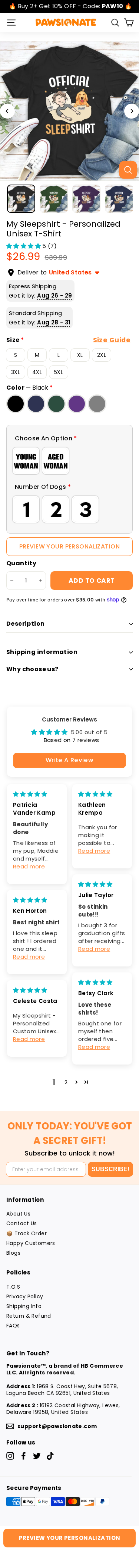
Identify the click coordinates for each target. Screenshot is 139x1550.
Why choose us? (32, 669)
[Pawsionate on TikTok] (50, 1456)
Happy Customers (30, 1243)
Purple (77, 404)
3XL (15, 372)
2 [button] (65, 1082)
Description (25, 623)
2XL (101, 355)
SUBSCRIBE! (110, 1169)
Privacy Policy (24, 1296)
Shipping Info (24, 1306)
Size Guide (111, 340)
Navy (36, 404)
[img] (30, 794)
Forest (56, 404)
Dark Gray (97, 404)
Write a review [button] (69, 760)
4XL (37, 372)
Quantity (21, 564)
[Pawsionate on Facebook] (23, 1456)
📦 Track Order (26, 1233)
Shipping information (41, 652)
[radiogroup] (69, 460)
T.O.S (13, 1286)
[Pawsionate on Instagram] (10, 1456)
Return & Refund (28, 1316)
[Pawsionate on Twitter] (37, 1456)
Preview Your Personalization (69, 546)
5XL (58, 372)
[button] (24, 246)
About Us (18, 1213)
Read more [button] (29, 866)
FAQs (13, 1325)
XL (80, 355)
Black (15, 404)
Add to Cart (92, 580)
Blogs (13, 1253)
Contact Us (21, 1223)
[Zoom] (128, 170)
